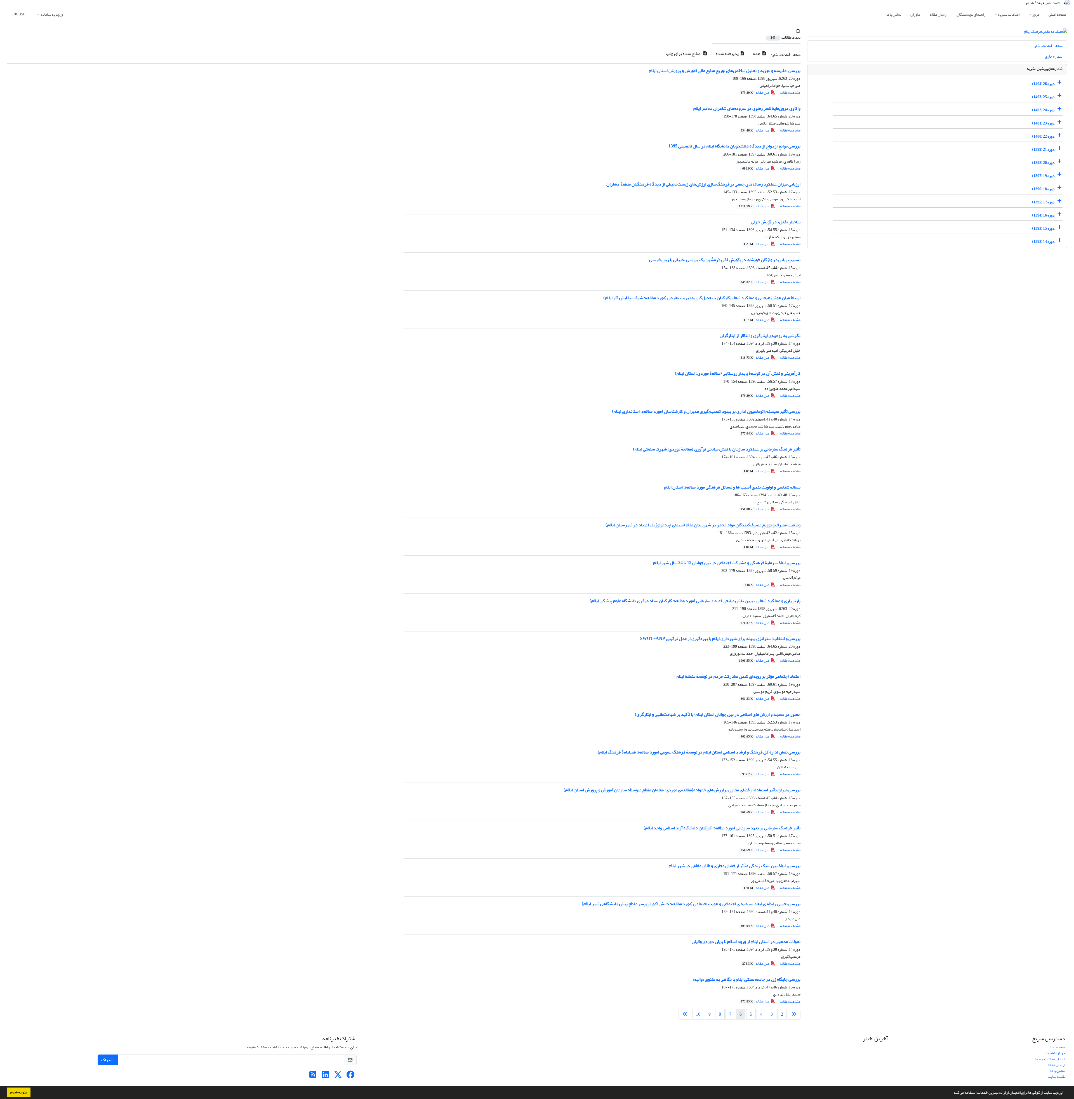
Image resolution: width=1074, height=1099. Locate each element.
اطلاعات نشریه (1008, 14)
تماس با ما (893, 14)
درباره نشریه (1055, 1053)
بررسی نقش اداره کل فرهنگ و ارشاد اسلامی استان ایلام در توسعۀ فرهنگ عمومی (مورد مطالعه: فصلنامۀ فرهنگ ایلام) (699, 752)
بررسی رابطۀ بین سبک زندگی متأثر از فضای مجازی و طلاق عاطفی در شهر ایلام (734, 865)
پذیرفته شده (727, 53)
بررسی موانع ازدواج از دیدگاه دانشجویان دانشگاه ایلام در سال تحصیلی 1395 (734, 146)
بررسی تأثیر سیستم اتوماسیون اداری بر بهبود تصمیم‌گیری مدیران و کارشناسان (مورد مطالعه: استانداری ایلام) (706, 411)
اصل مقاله (756, 92)
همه (757, 53)
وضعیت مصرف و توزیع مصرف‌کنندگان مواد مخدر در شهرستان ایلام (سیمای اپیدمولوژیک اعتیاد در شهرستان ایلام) (703, 525)
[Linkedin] (325, 1076)
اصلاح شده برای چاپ (684, 53)
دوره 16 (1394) (1043, 215)
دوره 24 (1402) (1043, 110)
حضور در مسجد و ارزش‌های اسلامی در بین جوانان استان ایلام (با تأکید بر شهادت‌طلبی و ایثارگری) (717, 714)
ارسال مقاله (938, 14)
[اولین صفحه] (794, 1014)
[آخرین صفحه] (685, 1014)
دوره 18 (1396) (1043, 189)
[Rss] (313, 1076)
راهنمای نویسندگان (971, 14)
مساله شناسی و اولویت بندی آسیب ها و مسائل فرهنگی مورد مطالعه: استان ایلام (732, 487)
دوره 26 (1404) (1043, 84)
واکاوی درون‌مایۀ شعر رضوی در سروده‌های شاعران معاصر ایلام (746, 108)
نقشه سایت (1056, 1076)
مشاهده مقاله (790, 92)
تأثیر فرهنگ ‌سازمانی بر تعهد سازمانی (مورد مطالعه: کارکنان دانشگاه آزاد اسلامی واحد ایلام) (722, 828)
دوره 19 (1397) (1043, 176)
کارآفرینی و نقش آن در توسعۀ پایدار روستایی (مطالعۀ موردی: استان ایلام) (737, 373)
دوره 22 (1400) (1043, 136)
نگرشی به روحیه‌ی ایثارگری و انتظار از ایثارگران (760, 335)
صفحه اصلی (1057, 14)
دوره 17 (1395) (1043, 202)
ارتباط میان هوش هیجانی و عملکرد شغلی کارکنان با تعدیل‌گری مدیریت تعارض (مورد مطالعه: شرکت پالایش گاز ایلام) (701, 297)
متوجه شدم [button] (18, 1092)
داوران (915, 14)
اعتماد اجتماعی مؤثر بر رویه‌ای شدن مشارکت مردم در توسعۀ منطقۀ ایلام (738, 676)
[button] (951, 1093)
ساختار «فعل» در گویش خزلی (775, 222)
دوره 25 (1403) (1043, 97)
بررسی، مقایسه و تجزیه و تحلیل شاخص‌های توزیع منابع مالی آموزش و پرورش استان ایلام (724, 70)
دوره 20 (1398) (1043, 162)
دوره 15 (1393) (1043, 228)
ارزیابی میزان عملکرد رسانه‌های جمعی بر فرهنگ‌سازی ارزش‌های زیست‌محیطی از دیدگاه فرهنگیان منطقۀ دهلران (703, 184)
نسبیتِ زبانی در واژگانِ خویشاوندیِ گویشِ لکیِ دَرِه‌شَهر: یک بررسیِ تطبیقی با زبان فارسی (724, 259)
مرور (1035, 14)
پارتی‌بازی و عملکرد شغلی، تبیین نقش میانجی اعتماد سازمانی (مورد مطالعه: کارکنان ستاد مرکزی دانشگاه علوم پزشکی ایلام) (695, 601)
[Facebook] (351, 1076)
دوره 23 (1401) (1043, 123)
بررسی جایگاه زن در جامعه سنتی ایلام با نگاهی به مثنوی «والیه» (746, 979)
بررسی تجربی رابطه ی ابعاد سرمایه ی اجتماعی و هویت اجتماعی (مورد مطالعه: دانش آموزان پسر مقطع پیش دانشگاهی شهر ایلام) (691, 904)
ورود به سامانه (51, 14)
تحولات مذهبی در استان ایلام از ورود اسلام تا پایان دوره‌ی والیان (746, 941)
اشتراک (107, 1060)
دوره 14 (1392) (1043, 241)
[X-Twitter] (338, 1076)
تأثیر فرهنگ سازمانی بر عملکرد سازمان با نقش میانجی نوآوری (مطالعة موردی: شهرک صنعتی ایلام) (716, 449)
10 (698, 1014)
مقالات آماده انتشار (1048, 46)
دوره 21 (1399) (1043, 149)
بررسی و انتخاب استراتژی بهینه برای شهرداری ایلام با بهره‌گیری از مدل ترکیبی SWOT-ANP (720, 638)
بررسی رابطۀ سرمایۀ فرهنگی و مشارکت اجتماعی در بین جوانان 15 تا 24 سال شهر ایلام (726, 562)
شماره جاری (1054, 56)
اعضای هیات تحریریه (1050, 1059)
